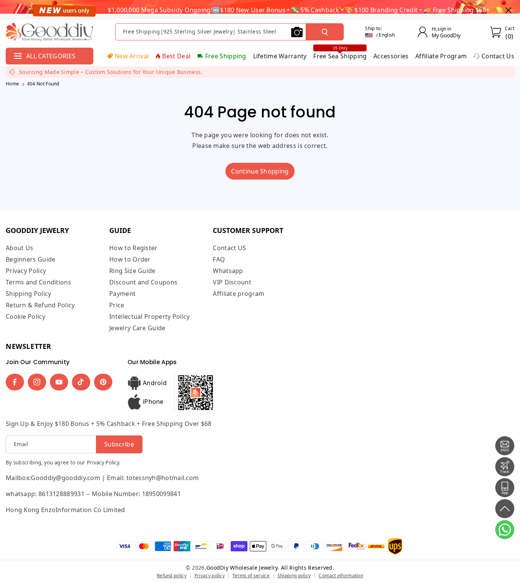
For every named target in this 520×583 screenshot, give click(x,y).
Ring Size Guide (132, 271)
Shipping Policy (28, 293)
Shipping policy (294, 575)
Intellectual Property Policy (149, 316)
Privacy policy (210, 575)
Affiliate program (238, 293)
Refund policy (172, 575)
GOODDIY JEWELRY (37, 230)
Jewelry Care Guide (137, 328)
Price (116, 305)
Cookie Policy (25, 316)
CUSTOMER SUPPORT (248, 230)
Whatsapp (228, 271)
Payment (122, 293)
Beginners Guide (31, 259)
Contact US (229, 248)
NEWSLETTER (28, 346)
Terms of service (251, 575)
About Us (19, 248)
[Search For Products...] (325, 32)
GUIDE (120, 230)
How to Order (130, 259)
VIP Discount (232, 282)
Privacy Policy (26, 271)
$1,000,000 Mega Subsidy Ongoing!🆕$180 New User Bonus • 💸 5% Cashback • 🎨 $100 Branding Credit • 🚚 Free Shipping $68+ (299, 10)
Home (12, 83)
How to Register (133, 248)
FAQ (219, 259)
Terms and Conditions (38, 282)
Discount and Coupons (143, 282)
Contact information (341, 575)
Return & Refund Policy (40, 305)
